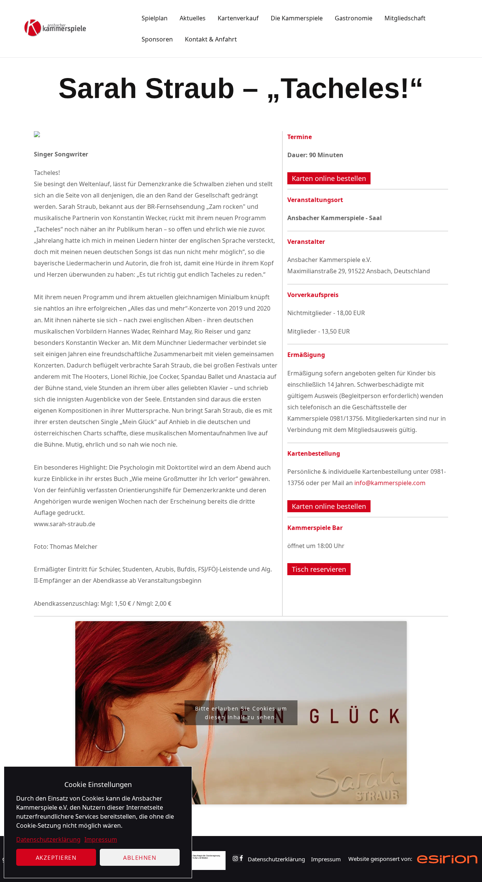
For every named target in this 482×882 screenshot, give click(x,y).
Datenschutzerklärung (48, 839)
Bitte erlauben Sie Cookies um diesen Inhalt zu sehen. (241, 713)
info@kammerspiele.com (390, 483)
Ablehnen (139, 857)
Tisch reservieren (319, 569)
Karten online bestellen (329, 178)
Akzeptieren (56, 857)
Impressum (100, 839)
